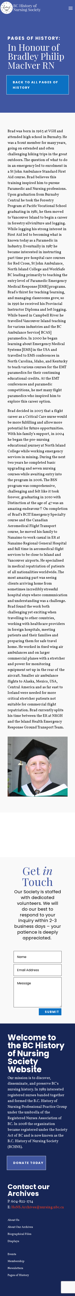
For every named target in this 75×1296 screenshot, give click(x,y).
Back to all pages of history (35, 85)
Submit (52, 1012)
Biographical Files (19, 1234)
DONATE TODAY (28, 1163)
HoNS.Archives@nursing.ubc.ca (37, 1207)
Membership (16, 1261)
